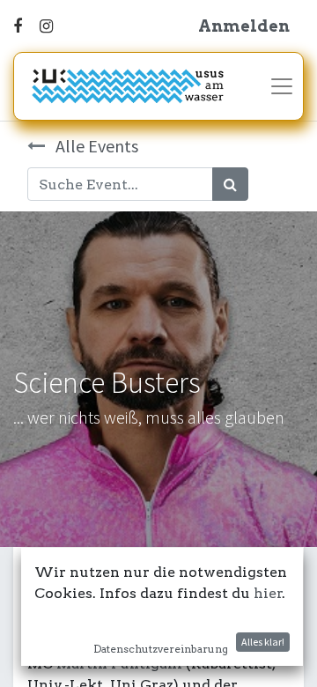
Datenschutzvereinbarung (160, 648)
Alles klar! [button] (262, 641)
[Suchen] (230, 184)
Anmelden (244, 26)
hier (268, 593)
